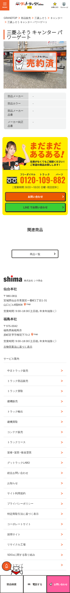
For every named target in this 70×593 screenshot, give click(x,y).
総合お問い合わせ (17, 473)
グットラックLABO (18, 462)
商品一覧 (35, 254)
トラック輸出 (15, 411)
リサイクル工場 (16, 544)
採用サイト (13, 534)
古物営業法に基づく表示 (18, 346)
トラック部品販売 (17, 381)
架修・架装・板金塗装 (19, 452)
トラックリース (16, 442)
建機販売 (12, 401)
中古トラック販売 (17, 370)
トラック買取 (15, 391)
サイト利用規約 (16, 493)
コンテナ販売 (15, 432)
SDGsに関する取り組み (21, 554)
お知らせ (12, 483)
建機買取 (12, 421)
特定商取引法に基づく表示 (23, 514)
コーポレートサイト (19, 524)
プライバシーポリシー (20, 503)
